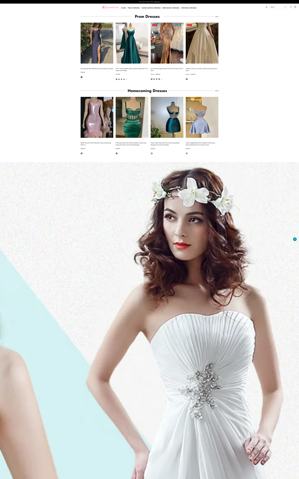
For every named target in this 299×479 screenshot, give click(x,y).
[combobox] (278, 7)
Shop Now (157, 2)
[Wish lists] (290, 7)
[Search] (285, 7)
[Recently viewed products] (295, 239)
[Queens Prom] (110, 8)
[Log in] (266, 7)
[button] (295, 7)
